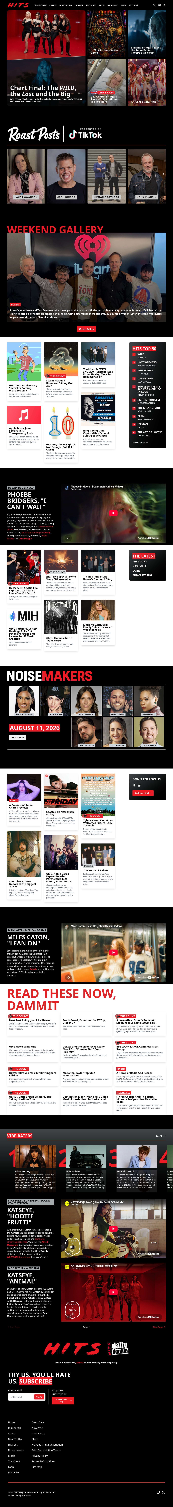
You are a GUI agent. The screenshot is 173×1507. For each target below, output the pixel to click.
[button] (159, 1327)
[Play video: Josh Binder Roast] (66, 176)
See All (159, 1136)
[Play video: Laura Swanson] (26, 176)
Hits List (79, 5)
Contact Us (38, 1433)
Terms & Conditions (43, 1461)
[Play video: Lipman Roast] (107, 176)
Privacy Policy (40, 1455)
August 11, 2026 (35, 728)
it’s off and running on (36, 532)
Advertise (37, 1428)
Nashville (112, 5)
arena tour (19, 1257)
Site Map (37, 1467)
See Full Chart (138, 442)
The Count (91, 5)
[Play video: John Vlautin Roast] (147, 176)
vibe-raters (19, 1135)
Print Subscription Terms (46, 1450)
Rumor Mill (40, 5)
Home (11, 1422)
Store (35, 1439)
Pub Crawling (142, 575)
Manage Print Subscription (47, 1444)
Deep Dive (133, 5)
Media (123, 5)
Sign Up (39, 1397)
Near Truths (65, 5)
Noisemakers (16, 1450)
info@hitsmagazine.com (19, 1495)
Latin (101, 5)
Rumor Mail (15, 1390)
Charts (52, 5)
